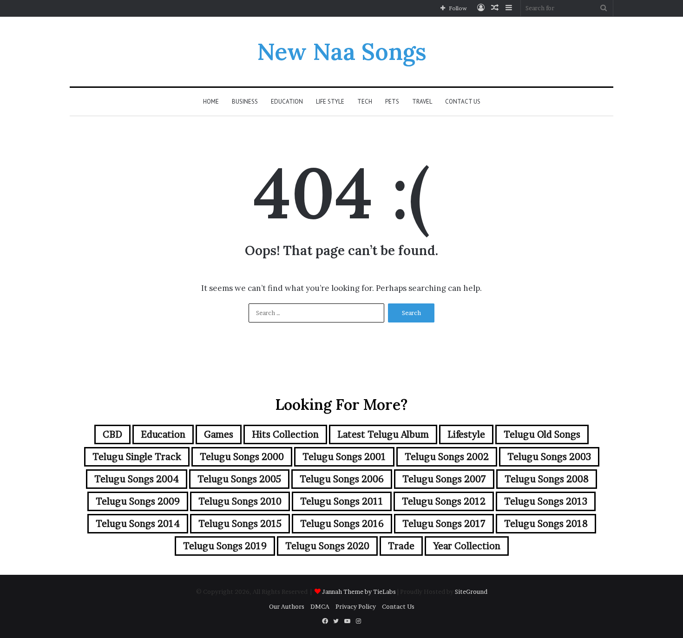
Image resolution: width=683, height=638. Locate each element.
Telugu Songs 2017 (444, 523)
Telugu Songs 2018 (546, 523)
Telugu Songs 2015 (240, 523)
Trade (401, 546)
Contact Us (462, 101)
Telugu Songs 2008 (547, 479)
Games (218, 434)
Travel (422, 101)
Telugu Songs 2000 (242, 456)
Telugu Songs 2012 (444, 501)
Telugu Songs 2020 (327, 546)
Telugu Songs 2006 (342, 479)
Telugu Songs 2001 (344, 456)
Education (287, 101)
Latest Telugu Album (383, 434)
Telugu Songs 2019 (225, 546)
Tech (364, 101)
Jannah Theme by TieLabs (359, 591)
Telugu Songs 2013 (545, 501)
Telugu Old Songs (542, 434)
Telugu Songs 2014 (138, 523)
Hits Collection (285, 434)
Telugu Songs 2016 (342, 523)
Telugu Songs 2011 (341, 501)
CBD (112, 434)
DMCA (319, 606)
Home (211, 101)
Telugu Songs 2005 (239, 479)
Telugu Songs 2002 (447, 456)
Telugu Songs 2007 (444, 479)
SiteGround (471, 591)
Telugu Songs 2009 (138, 501)
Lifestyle (466, 434)
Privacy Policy (355, 606)
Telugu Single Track (136, 456)
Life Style (330, 101)
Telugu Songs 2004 (136, 479)
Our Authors (286, 606)
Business (245, 101)
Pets (392, 101)
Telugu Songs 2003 (549, 456)
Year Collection (466, 546)
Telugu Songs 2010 (240, 501)
